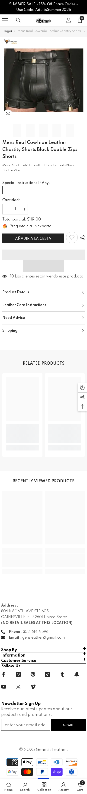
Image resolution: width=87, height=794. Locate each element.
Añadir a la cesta (33, 239)
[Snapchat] (76, 674)
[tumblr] (62, 674)
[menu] (5, 20)
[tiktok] (47, 674)
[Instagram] (18, 674)
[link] (72, 237)
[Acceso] (68, 20)
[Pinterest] (33, 674)
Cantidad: (11, 200)
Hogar (7, 31)
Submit (68, 725)
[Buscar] (18, 20)
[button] (43, 266)
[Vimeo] (33, 686)
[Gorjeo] (18, 686)
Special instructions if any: (26, 183)
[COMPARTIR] (81, 237)
